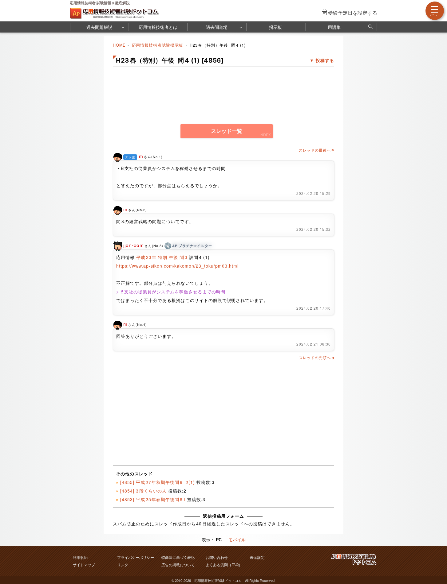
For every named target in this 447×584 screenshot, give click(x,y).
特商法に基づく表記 (178, 557)
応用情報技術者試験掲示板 (158, 45)
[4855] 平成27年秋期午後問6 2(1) (157, 482)
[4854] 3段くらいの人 (143, 491)
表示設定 (257, 557)
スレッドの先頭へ (316, 357)
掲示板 (275, 27)
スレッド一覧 (226, 131)
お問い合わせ (217, 557)
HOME (119, 45)
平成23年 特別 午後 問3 (162, 257)
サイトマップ (84, 564)
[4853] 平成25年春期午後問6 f (153, 499)
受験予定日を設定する (352, 12)
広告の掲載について (178, 564)
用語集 (334, 27)
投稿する (325, 60)
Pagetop (435, 561)
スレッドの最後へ (316, 150)
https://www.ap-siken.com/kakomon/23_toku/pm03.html (177, 266)
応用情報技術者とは (158, 27)
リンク (122, 564)
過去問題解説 (99, 27)
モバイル (237, 539)
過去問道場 (216, 27)
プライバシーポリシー (135, 557)
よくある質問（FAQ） (224, 564)
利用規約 (80, 557)
